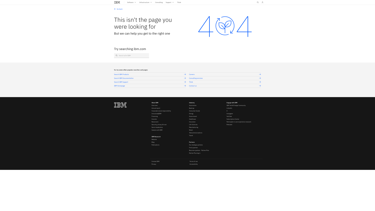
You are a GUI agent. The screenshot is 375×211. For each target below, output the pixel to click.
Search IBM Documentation (123, 78)
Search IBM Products (121, 74)
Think (191, 82)
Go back (119, 9)
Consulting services (196, 78)
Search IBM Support (121, 82)
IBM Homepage (119, 86)
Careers (192, 74)
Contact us (193, 86)
